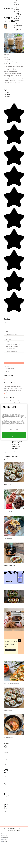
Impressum (17, 830)
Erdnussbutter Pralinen (9, 511)
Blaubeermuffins (8, 538)
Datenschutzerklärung (6, 425)
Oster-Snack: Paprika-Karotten (11, 683)
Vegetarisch (7, 63)
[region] (14, 422)
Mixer (11, 359)
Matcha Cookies (8, 484)
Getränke (6, 62)
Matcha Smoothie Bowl (9, 565)
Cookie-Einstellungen (14, 429)
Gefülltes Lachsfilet (8, 737)
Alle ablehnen (14, 433)
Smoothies (12, 62)
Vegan (16, 62)
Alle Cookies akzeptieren (14, 436)
